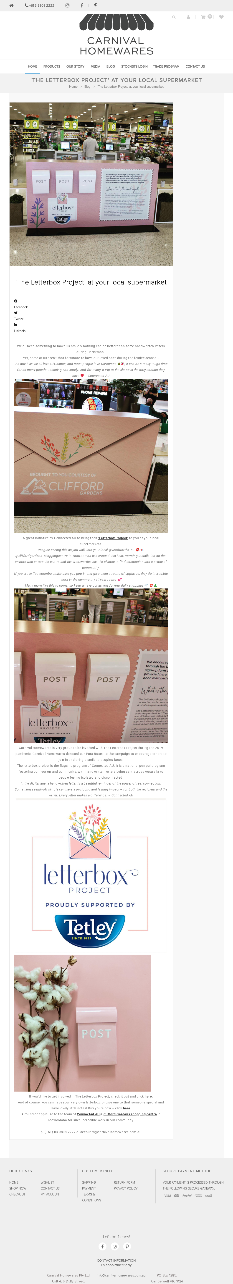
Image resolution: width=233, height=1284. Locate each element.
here (148, 1096)
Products (51, 66)
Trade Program (166, 66)
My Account (51, 1194)
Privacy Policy (126, 1188)
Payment (89, 1188)
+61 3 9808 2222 (41, 5)
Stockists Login (134, 66)
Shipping (89, 1182)
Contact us (195, 66)
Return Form (124, 1182)
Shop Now (17, 1188)
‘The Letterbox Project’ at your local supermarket (130, 86)
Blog (110, 66)
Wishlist (47, 1182)
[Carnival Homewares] (116, 55)
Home (32, 66)
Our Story (75, 66)
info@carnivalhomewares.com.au (121, 1275)
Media (95, 66)
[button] (91, 304)
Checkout (17, 1194)
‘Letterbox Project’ (113, 538)
